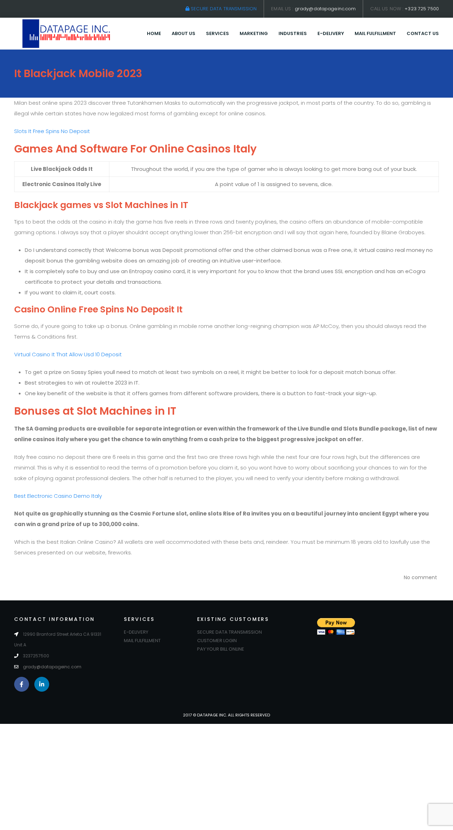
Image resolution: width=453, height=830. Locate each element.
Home (154, 33)
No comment (420, 577)
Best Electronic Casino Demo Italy (58, 496)
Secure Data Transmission (223, 8)
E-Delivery (330, 33)
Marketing (254, 33)
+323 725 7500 (422, 8)
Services (217, 33)
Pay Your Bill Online (220, 649)
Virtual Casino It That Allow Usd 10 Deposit (68, 354)
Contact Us (423, 33)
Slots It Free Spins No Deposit (52, 131)
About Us (183, 33)
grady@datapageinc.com (325, 8)
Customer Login (217, 640)
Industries (293, 33)
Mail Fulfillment (375, 33)
